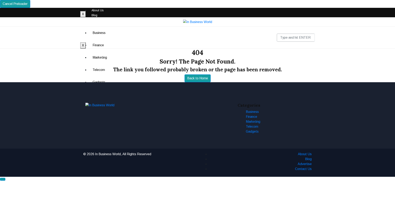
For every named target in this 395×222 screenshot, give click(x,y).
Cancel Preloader (15, 4)
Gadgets (252, 131)
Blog (94, 15)
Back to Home (197, 78)
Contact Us (303, 169)
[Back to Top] (2, 179)
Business (99, 33)
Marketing (253, 121)
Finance (98, 45)
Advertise (305, 164)
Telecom (252, 126)
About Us (98, 10)
